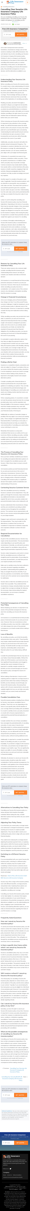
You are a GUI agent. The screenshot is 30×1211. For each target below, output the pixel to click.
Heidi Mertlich (17, 43)
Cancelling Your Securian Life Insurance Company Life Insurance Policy (18, 1070)
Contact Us (9, 1175)
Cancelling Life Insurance (8, 6)
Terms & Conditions (13, 1189)
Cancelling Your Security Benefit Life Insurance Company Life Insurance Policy (12, 1078)
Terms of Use (23, 37)
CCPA (20, 1189)
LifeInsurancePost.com (10, 1186)
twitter (10, 1169)
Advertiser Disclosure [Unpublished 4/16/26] (12, 1177)
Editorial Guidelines (7, 1111)
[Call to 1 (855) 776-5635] (27, 2)
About (4, 1175)
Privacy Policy (22, 1187)
